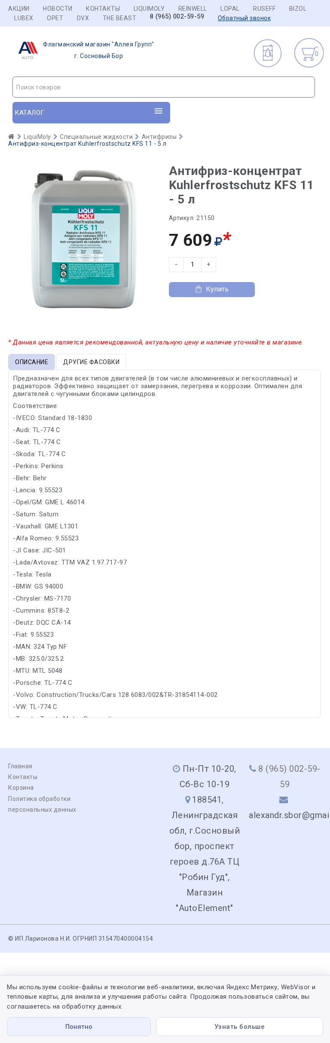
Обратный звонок (244, 18)
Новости (58, 8)
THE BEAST (120, 18)
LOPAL (230, 8)
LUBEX (24, 18)
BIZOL (298, 8)
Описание (31, 362)
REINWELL (192, 8)
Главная (20, 766)
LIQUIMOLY (149, 8)
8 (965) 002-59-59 (177, 16)
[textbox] (164, 87)
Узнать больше (239, 1027)
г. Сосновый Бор (98, 50)
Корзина (21, 787)
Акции (19, 8)
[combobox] (163, 87)
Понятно (78, 1027)
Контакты (103, 8)
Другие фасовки (91, 362)
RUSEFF (264, 8)
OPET (55, 18)
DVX (83, 18)
